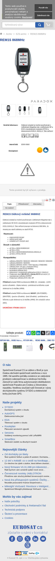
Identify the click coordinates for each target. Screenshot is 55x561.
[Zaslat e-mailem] (43, 200)
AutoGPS (10, 413)
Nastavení (27, 17)
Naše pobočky (12, 501)
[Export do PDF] (46, 200)
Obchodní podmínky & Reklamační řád (25, 505)
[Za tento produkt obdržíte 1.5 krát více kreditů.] (40, 150)
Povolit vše (43, 8)
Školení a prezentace (16, 514)
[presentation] (9, 204)
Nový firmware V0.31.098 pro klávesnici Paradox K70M (26, 467)
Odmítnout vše (43, 15)
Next (43, 111)
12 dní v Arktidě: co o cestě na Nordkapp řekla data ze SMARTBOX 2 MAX (26, 460)
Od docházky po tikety (16, 454)
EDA (7, 420)
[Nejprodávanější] (46, 150)
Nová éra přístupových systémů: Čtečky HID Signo (26, 480)
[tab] (9, 204)
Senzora (9, 432)
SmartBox (10, 439)
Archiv (9, 34)
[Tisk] (53, 200)
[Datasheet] (50, 200)
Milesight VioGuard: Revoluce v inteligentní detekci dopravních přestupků (27, 486)
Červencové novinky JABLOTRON (23, 473)
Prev (5, 111)
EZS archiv (21, 34)
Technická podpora (15, 509)
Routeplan (10, 426)
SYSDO (9, 407)
